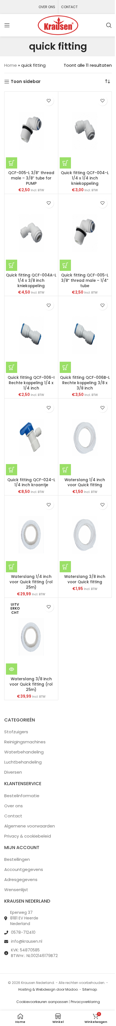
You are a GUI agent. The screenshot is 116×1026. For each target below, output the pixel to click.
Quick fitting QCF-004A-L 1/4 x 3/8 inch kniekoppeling (31, 281)
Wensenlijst (16, 890)
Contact (13, 816)
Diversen (13, 772)
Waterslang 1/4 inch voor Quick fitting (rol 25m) (31, 582)
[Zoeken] (109, 25)
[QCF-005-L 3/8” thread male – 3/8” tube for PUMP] (31, 131)
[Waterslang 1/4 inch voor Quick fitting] (85, 437)
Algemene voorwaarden (29, 826)
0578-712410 (23, 932)
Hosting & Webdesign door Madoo (48, 989)
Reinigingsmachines (25, 742)
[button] (11, 163)
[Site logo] (58, 25)
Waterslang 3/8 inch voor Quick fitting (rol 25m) (31, 684)
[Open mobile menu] (7, 25)
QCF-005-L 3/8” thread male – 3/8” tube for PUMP (31, 178)
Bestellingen (17, 859)
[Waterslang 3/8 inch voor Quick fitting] (85, 534)
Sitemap (89, 989)
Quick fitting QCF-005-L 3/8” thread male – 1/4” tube (84, 281)
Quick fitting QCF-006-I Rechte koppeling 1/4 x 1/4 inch (31, 383)
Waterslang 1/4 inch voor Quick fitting (84, 482)
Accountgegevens (23, 869)
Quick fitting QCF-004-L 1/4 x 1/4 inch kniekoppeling (85, 178)
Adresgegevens (20, 879)
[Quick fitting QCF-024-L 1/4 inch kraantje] (31, 437)
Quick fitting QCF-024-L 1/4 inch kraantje (31, 482)
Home (10, 65)
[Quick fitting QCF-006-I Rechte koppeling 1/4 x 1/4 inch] (31, 335)
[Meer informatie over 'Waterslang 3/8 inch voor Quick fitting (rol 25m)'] (11, 669)
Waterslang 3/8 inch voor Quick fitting (84, 579)
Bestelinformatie (21, 796)
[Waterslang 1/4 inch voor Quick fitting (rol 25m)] (31, 534)
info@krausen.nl (26, 941)
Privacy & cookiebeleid (27, 836)
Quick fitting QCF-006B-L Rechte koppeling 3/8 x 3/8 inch (85, 383)
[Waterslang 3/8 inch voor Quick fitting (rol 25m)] (31, 637)
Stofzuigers (16, 732)
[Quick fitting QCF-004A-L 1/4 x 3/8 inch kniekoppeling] (31, 233)
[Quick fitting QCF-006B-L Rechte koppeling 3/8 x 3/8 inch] (85, 335)
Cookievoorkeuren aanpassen (42, 1001)
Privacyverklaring (85, 1001)
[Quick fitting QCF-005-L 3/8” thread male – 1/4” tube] (85, 233)
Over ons (13, 806)
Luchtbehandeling (23, 762)
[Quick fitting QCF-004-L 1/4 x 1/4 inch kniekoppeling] (85, 131)
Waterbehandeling (24, 752)
